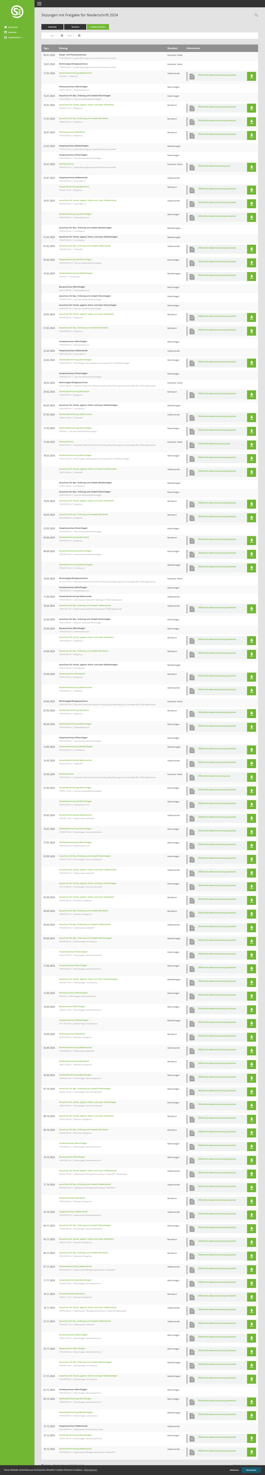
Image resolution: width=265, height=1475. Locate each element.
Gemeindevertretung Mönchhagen (75, 214)
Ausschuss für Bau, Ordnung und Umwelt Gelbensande (85, 245)
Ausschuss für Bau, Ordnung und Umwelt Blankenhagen (85, 938)
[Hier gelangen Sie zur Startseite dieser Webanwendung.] (17, 12)
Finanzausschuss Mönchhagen (73, 992)
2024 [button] (69, 35)
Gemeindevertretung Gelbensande (75, 73)
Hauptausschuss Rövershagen (73, 951)
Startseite (13, 27)
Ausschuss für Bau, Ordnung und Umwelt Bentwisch (83, 118)
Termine (75, 27)
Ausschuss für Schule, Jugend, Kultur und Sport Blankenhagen (88, 979)
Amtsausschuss (66, 163)
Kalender (12, 32)
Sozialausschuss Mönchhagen (73, 965)
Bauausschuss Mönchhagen (72, 1006)
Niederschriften (98, 27)
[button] (17, 37)
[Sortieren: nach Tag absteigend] (48, 48)
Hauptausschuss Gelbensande (73, 1211)
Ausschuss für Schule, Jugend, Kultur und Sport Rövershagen (87, 883)
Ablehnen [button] (234, 1470)
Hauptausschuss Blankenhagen (74, 1020)
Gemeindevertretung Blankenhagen (76, 273)
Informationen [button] (90, 1470)
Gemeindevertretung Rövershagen (75, 259)
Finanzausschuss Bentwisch (72, 132)
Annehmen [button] (251, 1470)
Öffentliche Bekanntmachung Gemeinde (217, 75)
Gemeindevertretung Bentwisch (74, 186)
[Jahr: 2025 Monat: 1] (79, 35)
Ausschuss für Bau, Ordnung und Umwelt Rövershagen (85, 856)
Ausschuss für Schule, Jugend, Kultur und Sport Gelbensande (87, 200)
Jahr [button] (53, 35)
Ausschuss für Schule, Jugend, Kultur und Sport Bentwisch (86, 104)
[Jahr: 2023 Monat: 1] (62, 35)
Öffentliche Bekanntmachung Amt (214, 166)
